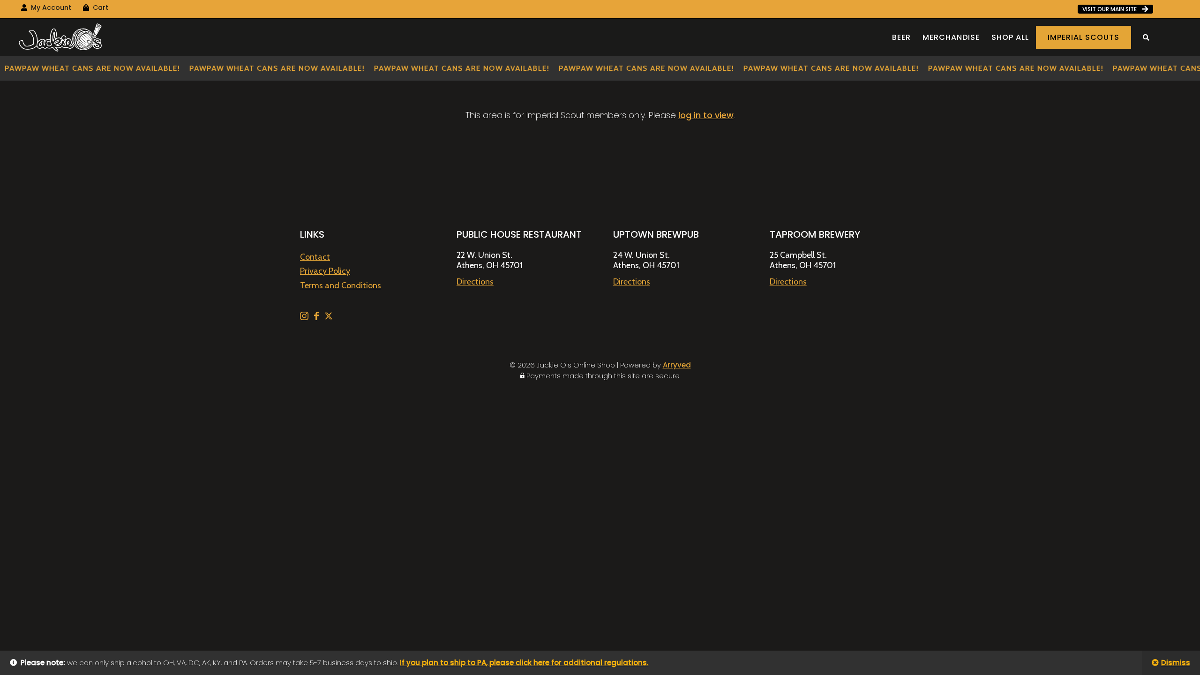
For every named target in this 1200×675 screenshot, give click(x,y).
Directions (475, 282)
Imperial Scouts (1083, 37)
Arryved (677, 365)
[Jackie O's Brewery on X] (328, 317)
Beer (901, 37)
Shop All (1010, 37)
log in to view (706, 115)
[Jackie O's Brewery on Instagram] (305, 317)
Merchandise (951, 37)
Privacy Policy (325, 271)
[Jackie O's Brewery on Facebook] (317, 317)
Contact (315, 257)
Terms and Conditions (340, 285)
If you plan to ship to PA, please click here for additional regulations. (524, 663)
